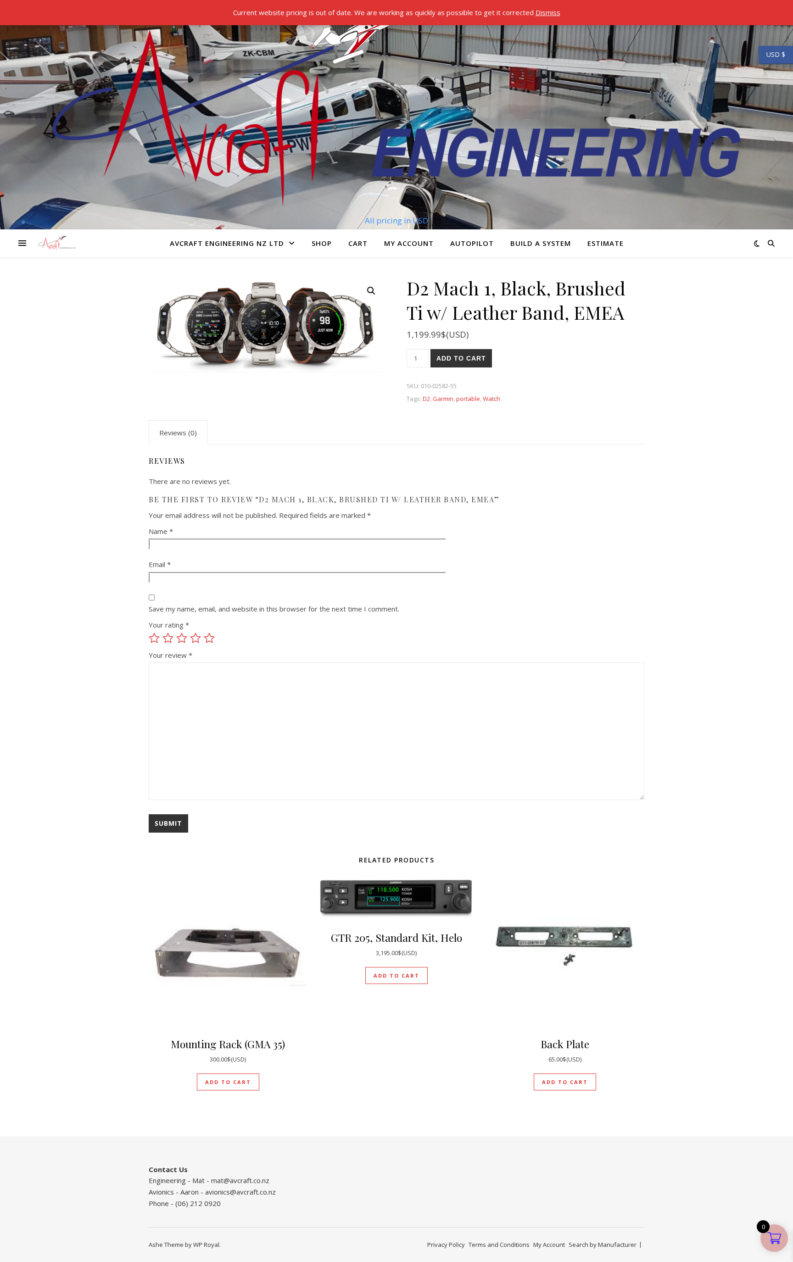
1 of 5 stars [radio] (154, 638)
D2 (426, 399)
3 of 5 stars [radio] (181, 638)
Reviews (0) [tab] (178, 432)
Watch (491, 399)
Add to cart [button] (228, 1082)
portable (468, 399)
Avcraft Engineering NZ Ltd (227, 243)
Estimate (605, 243)
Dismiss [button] (548, 12)
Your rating (169, 624)
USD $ (772, 54)
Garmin (443, 399)
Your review (170, 655)
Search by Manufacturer (603, 1244)
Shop (322, 243)
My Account (409, 243)
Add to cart (461, 358)
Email (160, 564)
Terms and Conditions (499, 1244)
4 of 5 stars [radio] (195, 638)
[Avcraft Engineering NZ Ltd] (396, 106)
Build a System (540, 243)
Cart (358, 243)
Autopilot (472, 243)
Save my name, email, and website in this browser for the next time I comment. (274, 608)
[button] (371, 291)
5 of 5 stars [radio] (209, 638)
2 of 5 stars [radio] (167, 638)
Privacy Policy (446, 1244)
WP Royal (206, 1244)
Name (161, 531)
